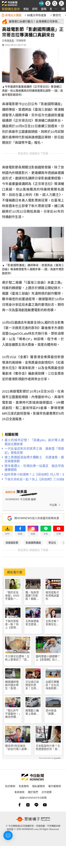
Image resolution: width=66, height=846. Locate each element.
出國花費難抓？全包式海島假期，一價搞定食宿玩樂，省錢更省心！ (52, 685)
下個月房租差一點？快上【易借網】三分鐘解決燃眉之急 (12, 624)
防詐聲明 (10, 786)
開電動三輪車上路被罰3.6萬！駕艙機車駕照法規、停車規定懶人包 (32, 712)
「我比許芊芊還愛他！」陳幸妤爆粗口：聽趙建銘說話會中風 (12, 714)
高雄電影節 (12, 542)
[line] (36, 804)
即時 (35, 9)
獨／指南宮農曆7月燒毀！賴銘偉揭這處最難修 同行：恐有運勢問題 (32, 596)
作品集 (53, 504)
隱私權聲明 (38, 786)
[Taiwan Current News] (41, 3)
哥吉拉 (52, 542)
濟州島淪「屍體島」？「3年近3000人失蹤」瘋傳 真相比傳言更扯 (53, 712)
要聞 (43, 9)
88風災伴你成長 (36, 15)
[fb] (19, 804)
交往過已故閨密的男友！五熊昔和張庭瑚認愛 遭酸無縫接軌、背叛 (32, 685)
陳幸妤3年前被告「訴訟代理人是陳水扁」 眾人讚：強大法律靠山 (17, 747)
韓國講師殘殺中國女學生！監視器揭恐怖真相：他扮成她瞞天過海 (12, 685)
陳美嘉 (10, 40)
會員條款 (19, 792)
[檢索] (54, 3)
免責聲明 (24, 786)
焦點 (26, 9)
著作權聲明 (54, 786)
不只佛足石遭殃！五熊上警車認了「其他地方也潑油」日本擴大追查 (17, 658)
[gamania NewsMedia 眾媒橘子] (33, 819)
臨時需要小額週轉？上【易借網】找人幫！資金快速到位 (48, 658)
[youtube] (44, 804)
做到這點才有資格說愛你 (52, 595)
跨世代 (57, 15)
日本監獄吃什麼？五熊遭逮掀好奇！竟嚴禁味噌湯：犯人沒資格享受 (48, 747)
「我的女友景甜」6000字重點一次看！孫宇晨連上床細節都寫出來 (12, 596)
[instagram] (28, 804)
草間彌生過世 (11, 9)
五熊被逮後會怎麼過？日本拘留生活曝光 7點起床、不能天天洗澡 (32, 623)
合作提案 (46, 792)
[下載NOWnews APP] (47, 3)
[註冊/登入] (61, 3)
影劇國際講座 (33, 542)
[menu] (63, 9)
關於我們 (33, 792)
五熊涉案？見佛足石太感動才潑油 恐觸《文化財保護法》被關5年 (53, 623)
